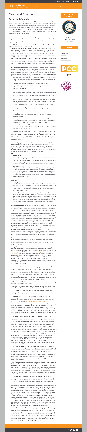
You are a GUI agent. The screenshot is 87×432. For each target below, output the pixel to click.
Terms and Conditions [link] (14, 426)
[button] (73, 1)
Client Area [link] (49, 426)
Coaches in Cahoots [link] (58, 426)
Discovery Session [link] (69, 6)
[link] (57, 1)
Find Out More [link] (69, 41)
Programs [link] (52, 6)
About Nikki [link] (42, 6)
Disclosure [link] (23, 426)
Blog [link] (60, 6)
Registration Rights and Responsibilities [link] (38, 301)
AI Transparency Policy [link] (40, 426)
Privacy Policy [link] (30, 426)
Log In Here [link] (69, 37)
